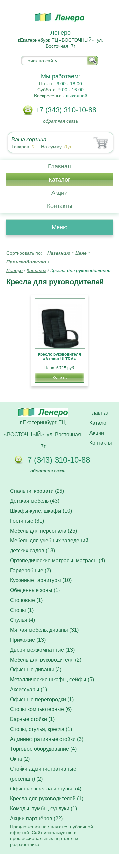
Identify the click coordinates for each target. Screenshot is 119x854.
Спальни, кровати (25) (37, 491)
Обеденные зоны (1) (35, 590)
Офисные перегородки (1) (42, 699)
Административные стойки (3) (46, 739)
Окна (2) (20, 759)
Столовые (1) (26, 600)
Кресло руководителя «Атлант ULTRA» (59, 356)
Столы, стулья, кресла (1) (41, 729)
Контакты (59, 206)
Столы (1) (22, 610)
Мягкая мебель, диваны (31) (44, 630)
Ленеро (14, 270)
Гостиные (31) (27, 521)
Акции (59, 193)
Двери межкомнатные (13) (42, 650)
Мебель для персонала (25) (43, 531)
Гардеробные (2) (30, 570)
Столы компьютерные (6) (41, 709)
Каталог (59, 179)
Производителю (28, 261)
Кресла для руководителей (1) (46, 798)
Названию (60, 253)
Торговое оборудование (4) (43, 749)
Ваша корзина (28, 139)
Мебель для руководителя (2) (45, 659)
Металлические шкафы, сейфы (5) (52, 679)
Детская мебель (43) (34, 501)
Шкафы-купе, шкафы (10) (41, 511)
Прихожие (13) (28, 640)
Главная (59, 166)
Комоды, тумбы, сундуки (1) (43, 808)
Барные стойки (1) (32, 719)
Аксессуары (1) (28, 689)
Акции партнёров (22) (36, 818)
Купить (59, 377)
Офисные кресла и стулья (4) (45, 788)
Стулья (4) (22, 620)
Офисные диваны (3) (35, 669)
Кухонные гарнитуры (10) (41, 580)
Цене (82, 253)
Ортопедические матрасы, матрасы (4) (57, 560)
